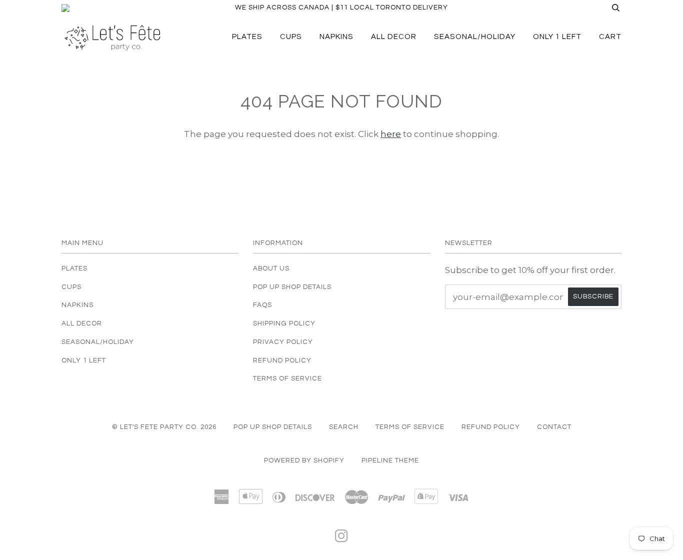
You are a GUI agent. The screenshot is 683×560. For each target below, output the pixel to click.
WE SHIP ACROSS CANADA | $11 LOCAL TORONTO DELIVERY (341, 7)
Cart (610, 36)
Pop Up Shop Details (292, 287)
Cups (291, 36)
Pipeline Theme (390, 460)
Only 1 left (557, 36)
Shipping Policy (284, 323)
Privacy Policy (283, 342)
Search (343, 427)
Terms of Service (287, 378)
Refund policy (491, 427)
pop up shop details (273, 427)
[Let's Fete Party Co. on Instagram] (341, 539)
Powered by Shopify (304, 460)
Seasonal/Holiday (475, 36)
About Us (271, 268)
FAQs (262, 305)
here (390, 134)
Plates (247, 36)
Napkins (337, 36)
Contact (554, 427)
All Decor (393, 36)
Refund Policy (282, 360)
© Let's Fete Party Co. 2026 (164, 427)
